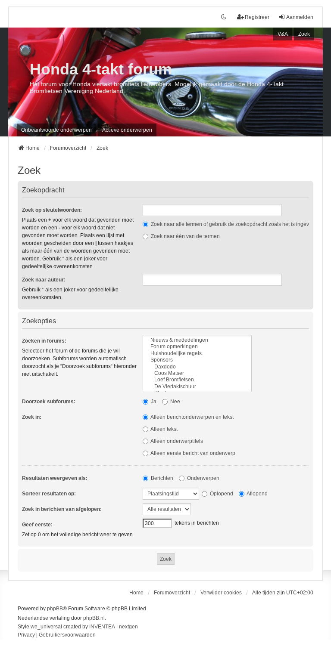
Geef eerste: (37, 525)
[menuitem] (26, 635)
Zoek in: (31, 417)
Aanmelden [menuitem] (299, 17)
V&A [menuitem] (283, 34)
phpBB (55, 609)
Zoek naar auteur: (44, 280)
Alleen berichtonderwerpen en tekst (192, 417)
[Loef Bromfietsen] (197, 380)
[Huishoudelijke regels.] (197, 353)
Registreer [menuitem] (257, 17)
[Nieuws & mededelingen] (197, 340)
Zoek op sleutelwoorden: (52, 210)
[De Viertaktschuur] (197, 386)
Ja (153, 402)
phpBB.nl (94, 618)
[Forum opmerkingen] (197, 346)
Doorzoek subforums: (48, 402)
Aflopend (257, 494)
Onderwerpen (202, 478)
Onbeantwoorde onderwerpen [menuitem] (56, 130)
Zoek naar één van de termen (185, 236)
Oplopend (221, 494)
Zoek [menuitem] (304, 34)
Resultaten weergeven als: (54, 478)
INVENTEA (102, 627)
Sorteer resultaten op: (49, 494)
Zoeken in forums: (44, 341)
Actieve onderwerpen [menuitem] (127, 130)
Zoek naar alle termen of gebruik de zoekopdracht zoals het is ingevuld (233, 224)
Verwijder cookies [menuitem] (221, 593)
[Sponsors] (197, 360)
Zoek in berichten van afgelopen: (62, 509)
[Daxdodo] (197, 367)
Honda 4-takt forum (101, 69)
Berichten (161, 478)
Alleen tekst (164, 429)
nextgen (128, 627)
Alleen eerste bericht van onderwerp (192, 453)
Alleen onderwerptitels (176, 441)
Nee (174, 402)
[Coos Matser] (197, 373)
